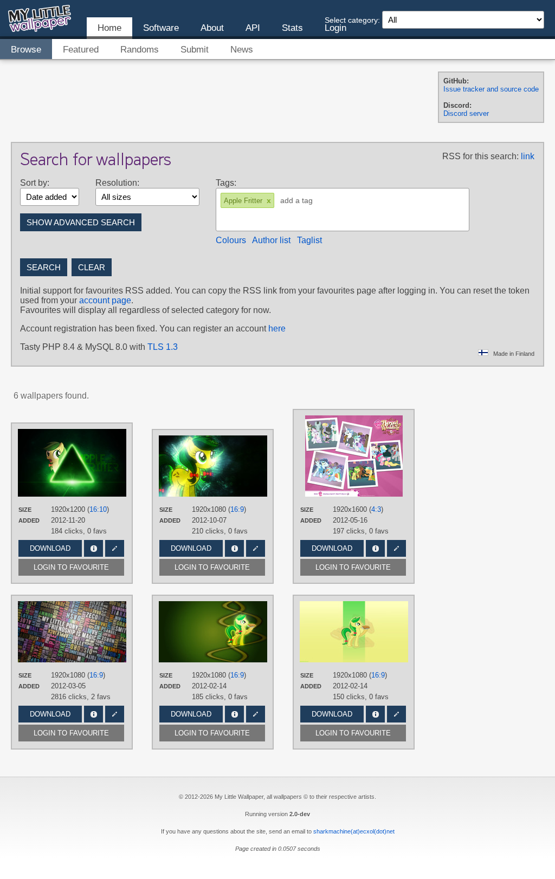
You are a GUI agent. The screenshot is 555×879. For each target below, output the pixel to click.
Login (335, 28)
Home (109, 28)
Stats (292, 28)
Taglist (309, 240)
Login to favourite (71, 567)
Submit (194, 49)
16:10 (98, 509)
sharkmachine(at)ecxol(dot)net (354, 831)
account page (105, 300)
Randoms (139, 49)
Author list (271, 240)
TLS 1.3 (162, 346)
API (253, 28)
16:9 (237, 509)
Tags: (226, 182)
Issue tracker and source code (491, 89)
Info (93, 548)
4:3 (376, 509)
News (241, 49)
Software (161, 28)
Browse (26, 49)
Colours (231, 240)
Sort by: (34, 182)
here (277, 328)
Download (50, 548)
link (527, 156)
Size (24, 509)
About (212, 28)
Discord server (466, 113)
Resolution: (117, 182)
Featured (81, 49)
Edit (114, 548)
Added (29, 520)
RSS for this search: (480, 156)
